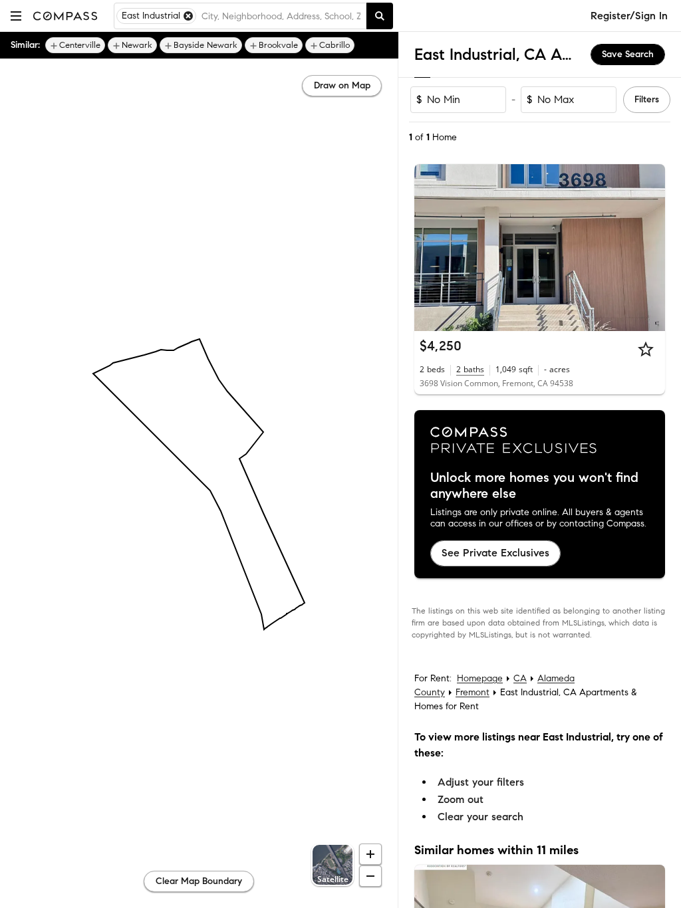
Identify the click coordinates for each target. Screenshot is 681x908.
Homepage (480, 678)
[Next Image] (649, 248)
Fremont (472, 692)
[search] (379, 16)
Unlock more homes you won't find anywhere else (534, 486)
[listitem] (75, 45)
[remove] (188, 16)
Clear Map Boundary (199, 881)
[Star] (646, 349)
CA (520, 678)
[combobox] (281, 16)
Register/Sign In (629, 15)
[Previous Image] (430, 248)
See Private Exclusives (495, 552)
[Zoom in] (370, 854)
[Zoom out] (370, 876)
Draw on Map (342, 85)
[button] (16, 15)
